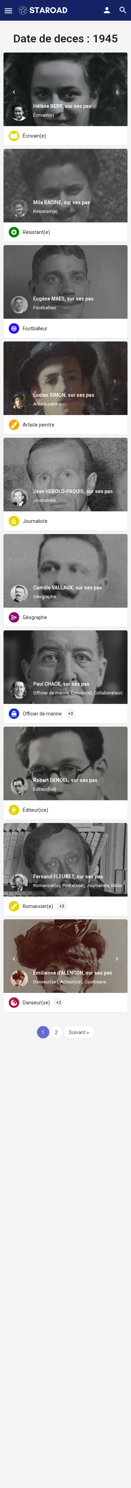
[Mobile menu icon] (8, 11)
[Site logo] (44, 11)
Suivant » (79, 1032)
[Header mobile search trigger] (123, 10)
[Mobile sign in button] (106, 10)
